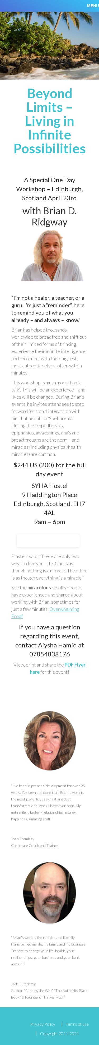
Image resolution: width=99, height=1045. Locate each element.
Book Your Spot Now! (48, 541)
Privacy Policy (42, 1023)
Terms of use (77, 1023)
